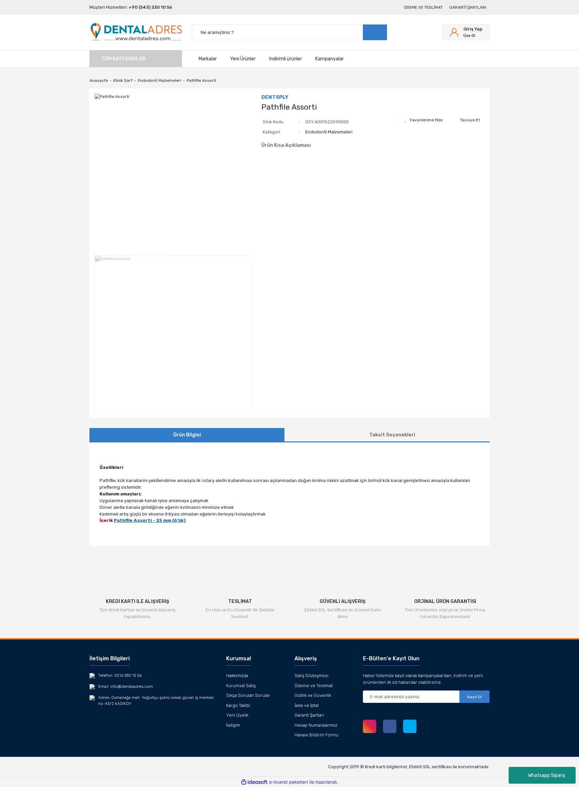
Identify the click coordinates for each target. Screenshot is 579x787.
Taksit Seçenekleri (392, 435)
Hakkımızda (237, 675)
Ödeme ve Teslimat (423, 7)
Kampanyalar (329, 58)
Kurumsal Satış (241, 685)
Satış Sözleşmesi (311, 675)
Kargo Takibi (238, 705)
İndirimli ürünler (285, 58)
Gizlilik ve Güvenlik (313, 695)
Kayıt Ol (474, 696)
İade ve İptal (307, 705)
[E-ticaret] (288, 782)
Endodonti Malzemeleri (328, 131)
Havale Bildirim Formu (316, 734)
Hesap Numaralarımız (316, 725)
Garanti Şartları (467, 7)
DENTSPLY (274, 97)
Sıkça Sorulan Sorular (248, 695)
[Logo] (135, 32)
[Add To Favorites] (424, 120)
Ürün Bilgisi (187, 435)
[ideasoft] (254, 782)
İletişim (233, 725)
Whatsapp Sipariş (546, 775)
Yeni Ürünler (243, 58)
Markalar (208, 58)
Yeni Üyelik (237, 715)
